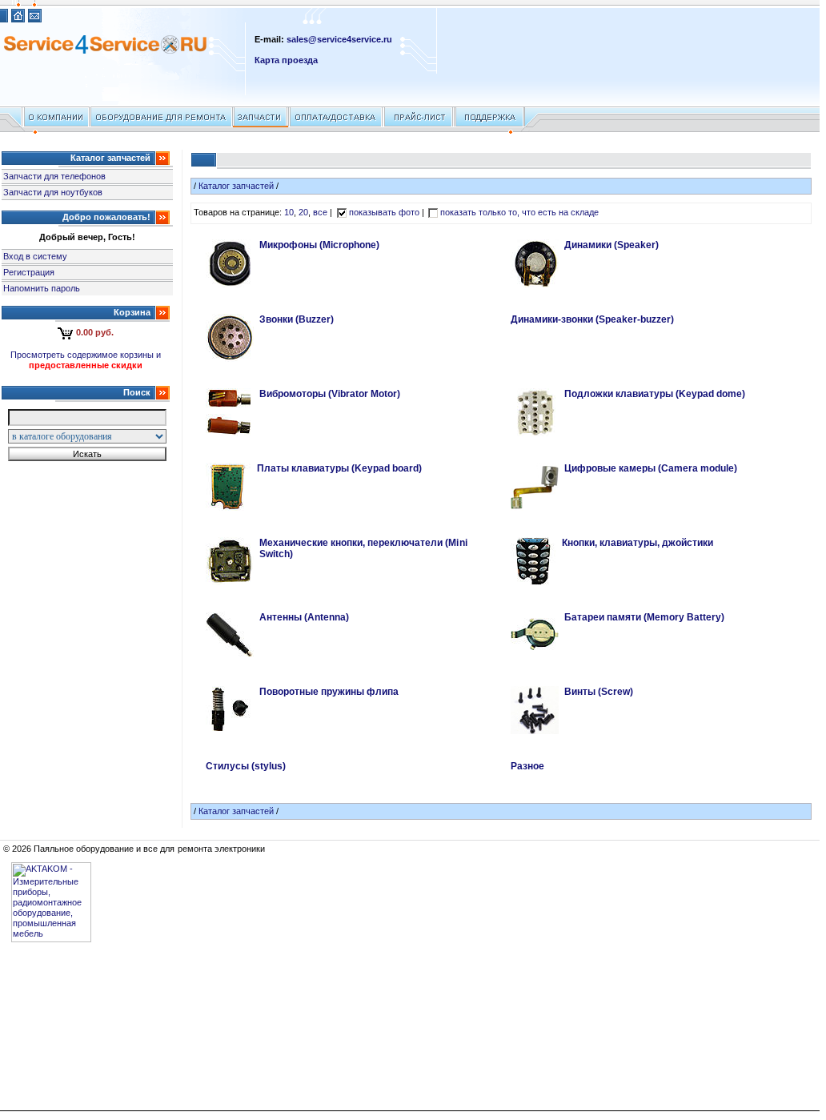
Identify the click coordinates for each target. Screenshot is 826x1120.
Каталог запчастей (236, 186)
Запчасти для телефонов (54, 176)
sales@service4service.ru (339, 39)
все (320, 212)
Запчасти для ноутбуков (52, 192)
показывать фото (384, 212)
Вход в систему (35, 256)
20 (303, 212)
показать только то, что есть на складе (519, 212)
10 (289, 212)
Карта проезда (286, 60)
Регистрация (28, 272)
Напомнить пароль (41, 288)
